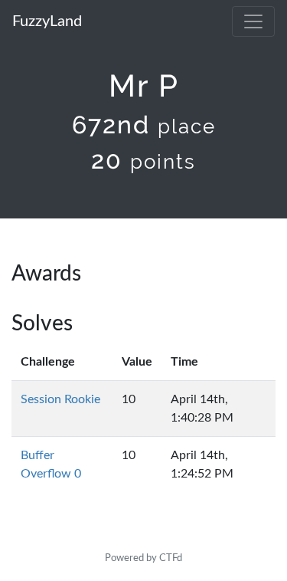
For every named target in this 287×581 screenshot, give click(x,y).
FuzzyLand (47, 21)
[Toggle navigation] (253, 21)
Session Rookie (60, 399)
